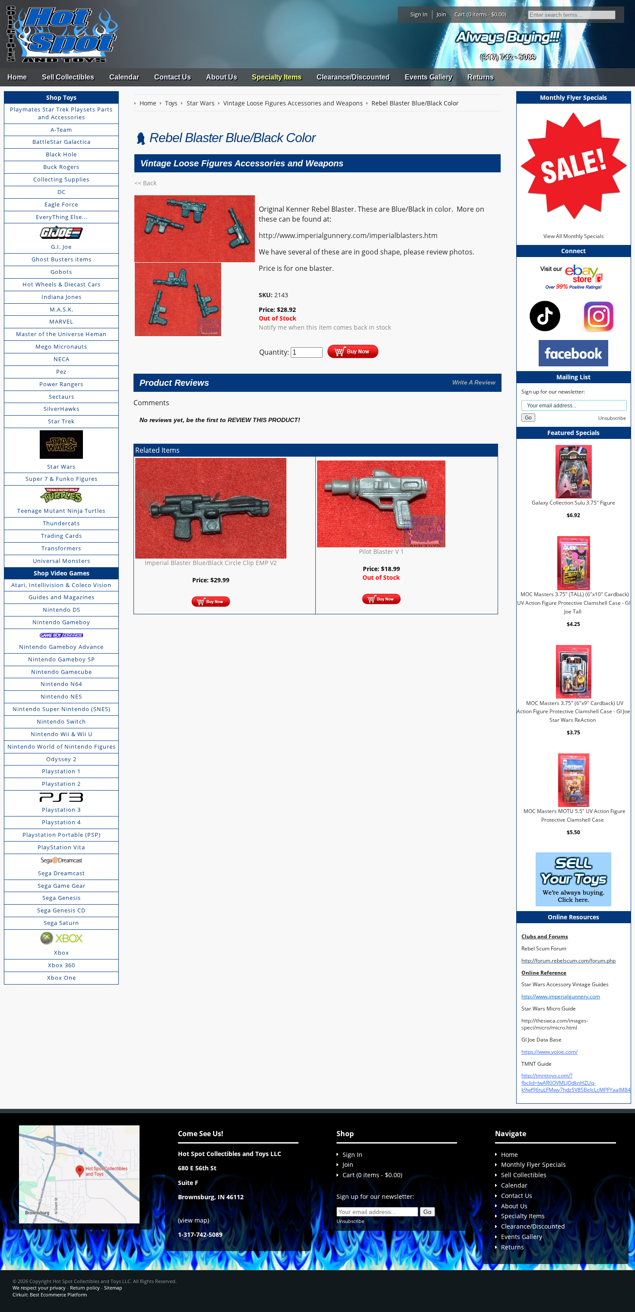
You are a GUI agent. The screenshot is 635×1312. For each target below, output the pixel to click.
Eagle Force (61, 204)
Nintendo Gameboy (61, 622)
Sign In (419, 14)
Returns (480, 77)
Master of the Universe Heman (61, 334)
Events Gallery (428, 77)
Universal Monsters (61, 561)
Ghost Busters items (62, 259)
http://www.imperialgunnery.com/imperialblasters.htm (348, 235)
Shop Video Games (61, 573)
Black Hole (61, 154)
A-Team (61, 129)
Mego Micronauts (61, 346)
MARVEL (61, 321)
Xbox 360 (61, 965)
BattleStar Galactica (61, 142)
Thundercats (61, 523)
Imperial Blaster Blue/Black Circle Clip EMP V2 (211, 563)
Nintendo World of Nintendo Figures (61, 746)
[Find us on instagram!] (598, 315)
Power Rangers (61, 384)
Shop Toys (61, 97)
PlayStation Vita (61, 847)
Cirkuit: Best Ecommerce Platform (50, 1294)
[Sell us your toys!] (508, 37)
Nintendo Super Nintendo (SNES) (62, 709)
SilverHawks (61, 409)
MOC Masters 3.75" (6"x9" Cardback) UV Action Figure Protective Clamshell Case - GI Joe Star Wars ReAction (573, 711)
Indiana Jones (61, 297)
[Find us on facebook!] (573, 352)
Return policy (85, 1287)
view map (193, 1220)
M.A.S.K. (61, 309)
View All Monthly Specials (573, 236)
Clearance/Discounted (353, 77)
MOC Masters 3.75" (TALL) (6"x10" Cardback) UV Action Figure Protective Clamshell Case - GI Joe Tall (573, 602)
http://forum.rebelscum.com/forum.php (568, 960)
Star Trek (61, 421)
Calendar (124, 77)
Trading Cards (61, 536)
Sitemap (113, 1287)
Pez (61, 371)
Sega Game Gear (62, 885)
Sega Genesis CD (61, 910)
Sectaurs (61, 396)
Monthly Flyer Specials (533, 1164)
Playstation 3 (61, 809)
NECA (62, 359)
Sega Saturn (61, 923)
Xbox (61, 952)
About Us (221, 77)
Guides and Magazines (62, 597)
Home (17, 77)
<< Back (145, 183)
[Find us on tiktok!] (545, 315)
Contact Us (172, 77)
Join (441, 14)
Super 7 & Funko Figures (61, 479)
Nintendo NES (61, 696)
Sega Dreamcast (61, 873)
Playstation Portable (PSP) (61, 835)
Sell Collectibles (68, 77)
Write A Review (473, 382)
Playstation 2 (61, 784)
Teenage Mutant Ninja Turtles (61, 511)
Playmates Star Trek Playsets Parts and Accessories (61, 113)
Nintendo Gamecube (61, 672)
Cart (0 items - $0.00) (480, 14)
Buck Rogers (61, 167)
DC (61, 192)
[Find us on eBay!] (573, 276)
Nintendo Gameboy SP (61, 659)
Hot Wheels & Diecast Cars (61, 284)
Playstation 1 (61, 771)
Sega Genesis (61, 898)
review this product (263, 420)
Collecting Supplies (61, 179)
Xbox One (61, 978)
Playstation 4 (61, 822)
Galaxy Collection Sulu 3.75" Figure (573, 502)
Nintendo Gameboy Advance (61, 647)
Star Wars (61, 466)
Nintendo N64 (61, 684)
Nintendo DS (61, 609)
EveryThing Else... (61, 217)
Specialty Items (277, 77)
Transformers (61, 548)
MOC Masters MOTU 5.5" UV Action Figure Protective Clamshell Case (574, 815)
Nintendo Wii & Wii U (61, 734)
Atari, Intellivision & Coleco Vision (61, 585)
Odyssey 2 (61, 759)
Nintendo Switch (61, 721)
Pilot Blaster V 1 (381, 551)
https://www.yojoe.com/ (549, 1051)
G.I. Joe (61, 247)
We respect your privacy (39, 1287)
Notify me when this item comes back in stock (325, 327)
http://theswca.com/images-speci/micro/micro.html (554, 1024)
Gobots (61, 272)
